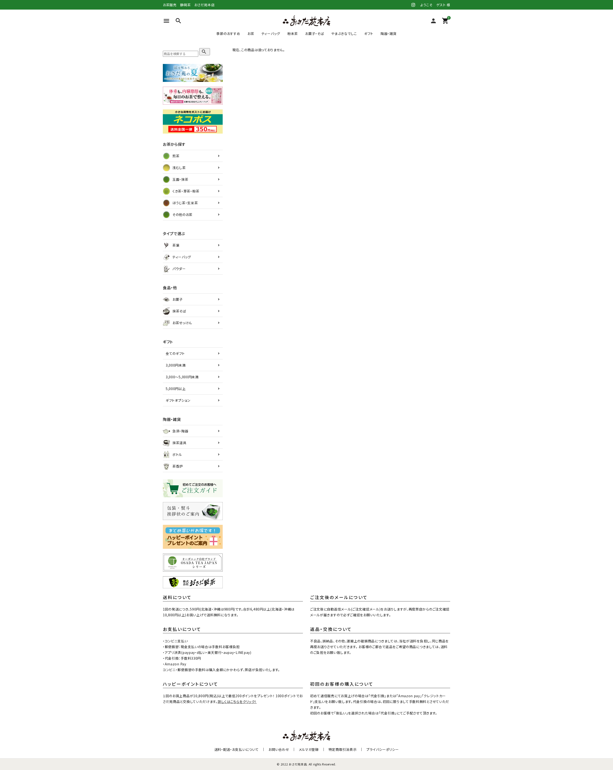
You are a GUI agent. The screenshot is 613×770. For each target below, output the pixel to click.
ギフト (368, 33)
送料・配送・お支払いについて (236, 749)
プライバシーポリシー (382, 749)
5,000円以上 (176, 388)
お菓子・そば (314, 33)
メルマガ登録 (309, 749)
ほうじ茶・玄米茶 (185, 202)
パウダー (179, 268)
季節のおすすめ (228, 33)
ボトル (177, 454)
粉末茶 (292, 33)
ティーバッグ (270, 33)
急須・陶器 (180, 431)
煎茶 (175, 155)
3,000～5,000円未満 (182, 376)
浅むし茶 (179, 167)
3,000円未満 (176, 365)
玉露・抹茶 (180, 179)
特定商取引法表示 (343, 749)
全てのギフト (175, 353)
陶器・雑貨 (388, 33)
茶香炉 (177, 466)
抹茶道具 (179, 442)
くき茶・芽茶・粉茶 (185, 191)
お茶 (250, 33)
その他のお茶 (182, 214)
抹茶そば (179, 311)
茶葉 (175, 245)
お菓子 (177, 299)
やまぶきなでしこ (344, 33)
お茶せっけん (182, 322)
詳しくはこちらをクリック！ (237, 701)
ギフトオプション (178, 400)
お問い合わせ (278, 749)
